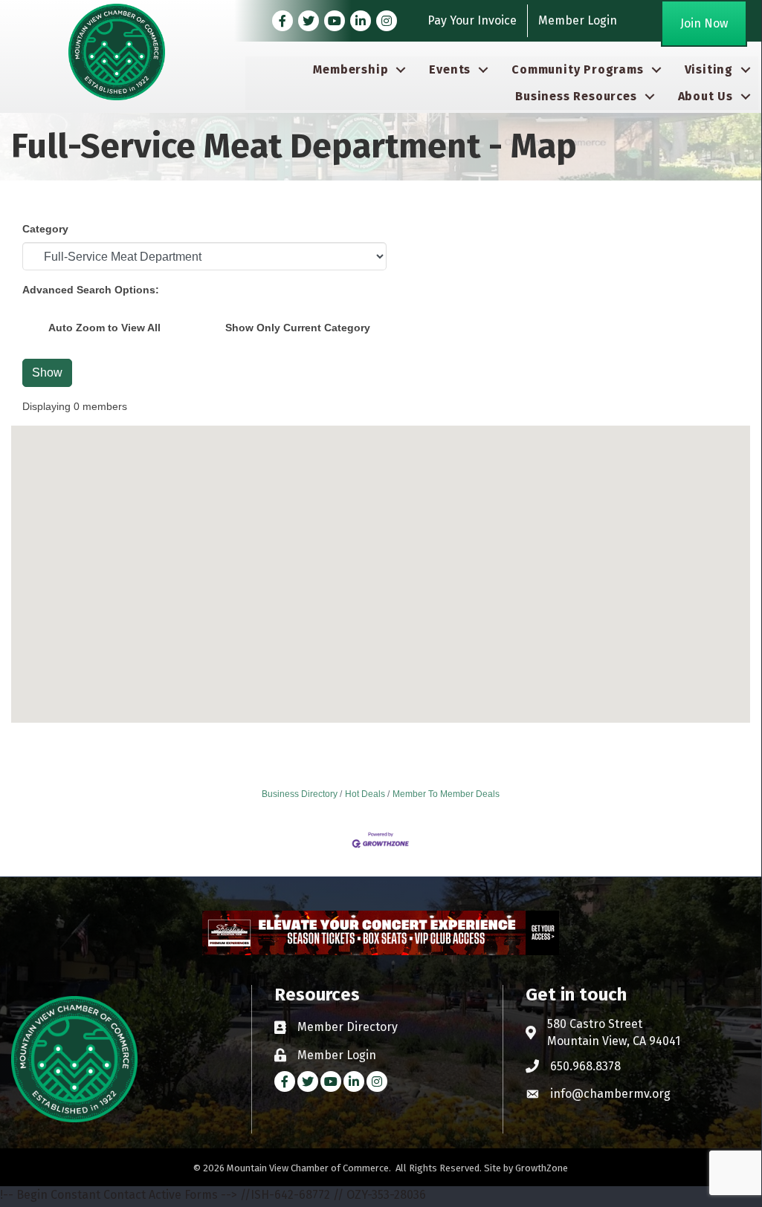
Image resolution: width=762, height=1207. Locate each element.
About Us (705, 96)
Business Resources (575, 96)
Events (450, 69)
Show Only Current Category (297, 328)
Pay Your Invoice (472, 20)
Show (47, 372)
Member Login (577, 20)
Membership (350, 69)
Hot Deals (365, 794)
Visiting (709, 69)
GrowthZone (541, 1168)
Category (45, 229)
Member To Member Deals (446, 794)
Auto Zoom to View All (104, 328)
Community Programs (577, 69)
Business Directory (300, 794)
